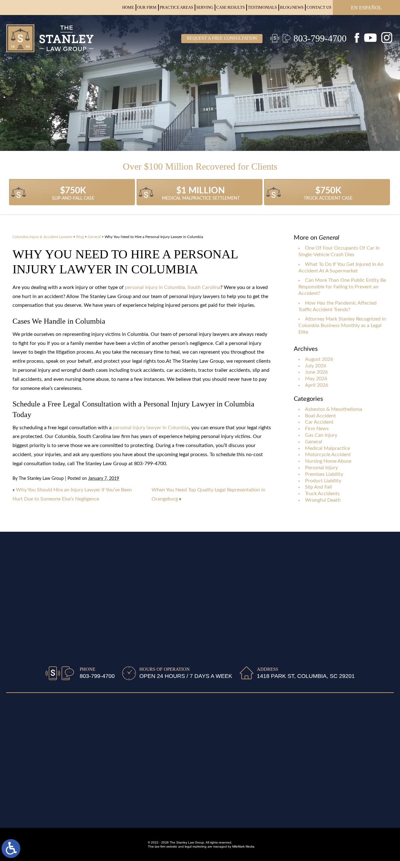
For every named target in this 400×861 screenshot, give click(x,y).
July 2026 (315, 365)
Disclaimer (18, 718)
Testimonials (262, 7)
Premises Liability (324, 474)
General (94, 237)
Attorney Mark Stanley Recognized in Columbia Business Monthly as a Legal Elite (342, 325)
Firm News (317, 428)
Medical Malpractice (327, 448)
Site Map (16, 708)
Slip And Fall (318, 487)
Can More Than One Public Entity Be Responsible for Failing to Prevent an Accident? (342, 287)
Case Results (230, 7)
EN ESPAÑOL (366, 7)
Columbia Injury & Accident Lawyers (42, 237)
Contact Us (319, 7)
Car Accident (319, 422)
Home (128, 7)
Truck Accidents (322, 493)
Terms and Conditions (30, 737)
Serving (204, 7)
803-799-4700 (320, 38)
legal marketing (196, 846)
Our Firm (147, 7)
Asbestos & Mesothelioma (333, 409)
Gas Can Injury (321, 435)
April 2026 (316, 385)
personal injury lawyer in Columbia (151, 427)
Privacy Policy (22, 727)
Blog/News (291, 7)
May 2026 (316, 378)
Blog (80, 237)
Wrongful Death (323, 500)
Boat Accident (320, 415)
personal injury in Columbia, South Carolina (172, 287)
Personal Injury (321, 467)
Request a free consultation (222, 38)
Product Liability (323, 480)
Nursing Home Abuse (328, 461)
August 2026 (319, 359)
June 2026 (316, 372)
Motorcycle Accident (328, 454)
